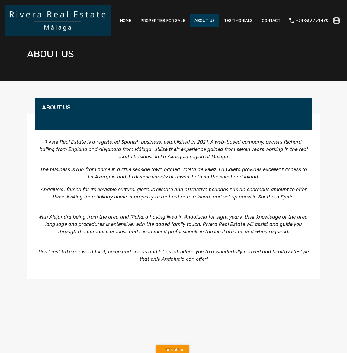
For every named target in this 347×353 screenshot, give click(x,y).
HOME (125, 20)
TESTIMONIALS (238, 20)
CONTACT (271, 20)
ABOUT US (204, 20)
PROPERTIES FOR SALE (162, 20)
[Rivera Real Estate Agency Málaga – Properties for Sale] (58, 33)
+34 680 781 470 (312, 20)
